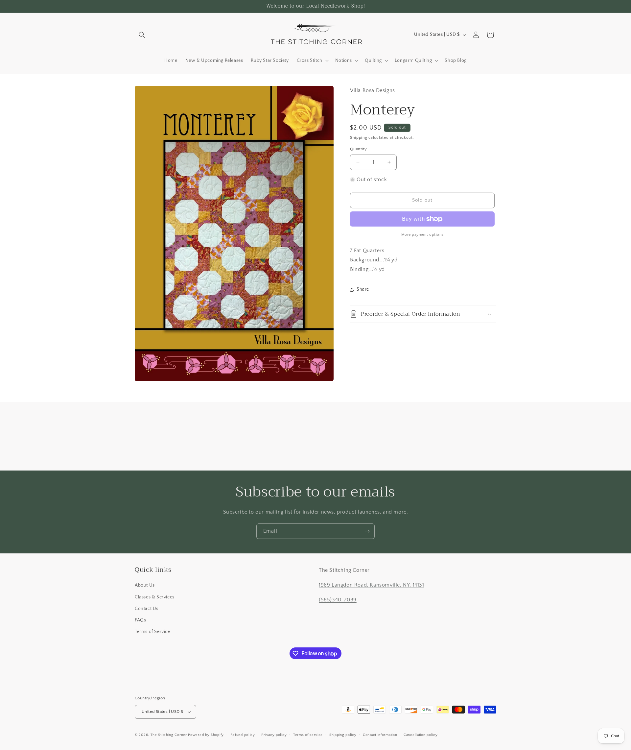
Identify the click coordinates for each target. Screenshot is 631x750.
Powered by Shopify (206, 735)
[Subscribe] (367, 531)
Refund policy (242, 735)
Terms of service (308, 735)
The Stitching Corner (169, 735)
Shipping (358, 137)
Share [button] (363, 289)
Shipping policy (343, 735)
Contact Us (146, 608)
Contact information (380, 735)
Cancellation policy (420, 735)
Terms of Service (152, 631)
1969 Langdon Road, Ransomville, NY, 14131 (371, 585)
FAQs (140, 620)
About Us (145, 585)
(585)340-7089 (338, 600)
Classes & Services (155, 597)
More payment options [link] (422, 234)
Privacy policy (274, 735)
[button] (142, 35)
